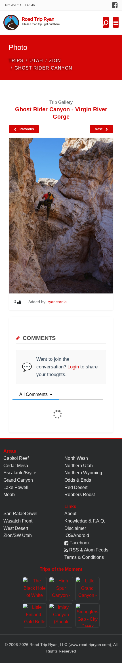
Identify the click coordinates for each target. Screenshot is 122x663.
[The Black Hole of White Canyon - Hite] (35, 589)
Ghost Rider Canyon (43, 68)
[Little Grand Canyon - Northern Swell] (87, 589)
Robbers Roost (79, 494)
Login (30, 5)
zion (55, 60)
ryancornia (57, 301)
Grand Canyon (18, 480)
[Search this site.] (106, 22)
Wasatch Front (17, 521)
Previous (26, 129)
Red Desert (75, 487)
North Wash (76, 458)
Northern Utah (78, 465)
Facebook (79, 542)
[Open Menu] (116, 22)
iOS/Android (76, 535)
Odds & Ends (77, 480)
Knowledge (75, 521)
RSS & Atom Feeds (88, 549)
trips (16, 60)
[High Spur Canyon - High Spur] (61, 589)
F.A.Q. (99, 521)
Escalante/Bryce (19, 472)
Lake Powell (15, 487)
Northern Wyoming (83, 472)
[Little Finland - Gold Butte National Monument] (35, 615)
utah (36, 60)
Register (13, 5)
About (70, 513)
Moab (9, 494)
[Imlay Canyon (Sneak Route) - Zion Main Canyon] (61, 615)
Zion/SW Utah (17, 535)
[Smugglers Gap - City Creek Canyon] (87, 615)
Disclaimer (75, 528)
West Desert (15, 528)
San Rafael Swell (21, 513)
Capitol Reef (16, 458)
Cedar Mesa (15, 465)
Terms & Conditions (84, 557)
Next (99, 129)
